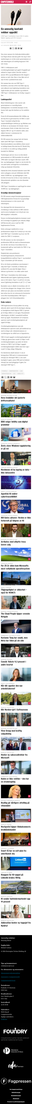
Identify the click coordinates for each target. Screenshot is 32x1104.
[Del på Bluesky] (21, 48)
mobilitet (21, 373)
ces (14, 373)
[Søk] (30, 2)
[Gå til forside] (11, 2)
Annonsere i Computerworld (10, 977)
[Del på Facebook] (10, 48)
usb (21, 371)
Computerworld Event (8, 980)
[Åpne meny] (26, 2)
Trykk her (4, 1019)
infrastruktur (6, 373)
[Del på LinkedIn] (16, 48)
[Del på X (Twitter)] (13, 48)
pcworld (4, 371)
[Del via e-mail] (18, 48)
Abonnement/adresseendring (10, 973)
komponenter (13, 371)
